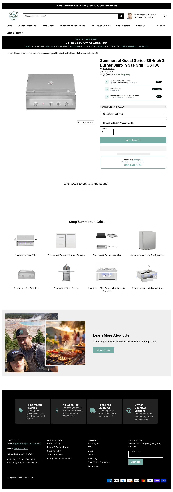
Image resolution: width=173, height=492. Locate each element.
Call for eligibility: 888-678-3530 (135, 46)
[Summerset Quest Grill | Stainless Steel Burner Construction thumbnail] (81, 132)
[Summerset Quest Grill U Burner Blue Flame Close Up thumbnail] (81, 163)
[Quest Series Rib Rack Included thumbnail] (51, 132)
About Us (141, 25)
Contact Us (93, 466)
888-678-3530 (133, 165)
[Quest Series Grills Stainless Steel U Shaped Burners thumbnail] (11, 142)
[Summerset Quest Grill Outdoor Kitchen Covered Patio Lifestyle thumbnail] (21, 173)
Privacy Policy (53, 443)
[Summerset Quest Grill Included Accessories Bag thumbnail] (71, 152)
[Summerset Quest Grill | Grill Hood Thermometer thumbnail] (31, 152)
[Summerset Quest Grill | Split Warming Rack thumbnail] (31, 142)
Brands (17, 53)
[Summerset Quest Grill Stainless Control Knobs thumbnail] (51, 163)
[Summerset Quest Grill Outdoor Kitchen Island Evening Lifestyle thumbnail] (11, 173)
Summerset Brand (30, 53)
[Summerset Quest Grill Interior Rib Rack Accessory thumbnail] (71, 163)
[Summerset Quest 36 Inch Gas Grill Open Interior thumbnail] (51, 152)
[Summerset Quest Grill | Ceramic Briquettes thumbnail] (61, 132)
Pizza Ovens (48, 25)
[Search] (121, 16)
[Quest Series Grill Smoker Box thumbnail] (21, 142)
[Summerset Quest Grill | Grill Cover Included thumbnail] (41, 152)
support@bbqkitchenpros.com (27, 443)
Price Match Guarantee (99, 462)
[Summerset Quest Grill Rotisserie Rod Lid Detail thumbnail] (11, 163)
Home (9, 53)
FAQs (90, 447)
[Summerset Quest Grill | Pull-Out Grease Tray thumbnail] (21, 152)
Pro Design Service (101, 25)
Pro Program (94, 443)
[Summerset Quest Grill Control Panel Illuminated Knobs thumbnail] (41, 163)
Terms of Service (55, 454)
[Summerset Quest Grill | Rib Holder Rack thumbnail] (41, 132)
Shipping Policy (54, 451)
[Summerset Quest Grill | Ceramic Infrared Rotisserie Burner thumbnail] (51, 142)
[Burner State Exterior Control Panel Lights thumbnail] (71, 142)
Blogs (90, 451)
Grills (10, 25)
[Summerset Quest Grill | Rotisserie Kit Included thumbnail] (41, 142)
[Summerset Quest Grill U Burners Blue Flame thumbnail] (21, 163)
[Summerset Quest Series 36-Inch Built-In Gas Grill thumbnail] (11, 132)
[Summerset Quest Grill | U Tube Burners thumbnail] (71, 132)
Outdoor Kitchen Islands (73, 25)
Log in (161, 25)
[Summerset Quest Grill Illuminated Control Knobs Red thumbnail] (61, 163)
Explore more (103, 350)
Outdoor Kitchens (27, 25)
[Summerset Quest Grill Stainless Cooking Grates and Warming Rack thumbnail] (31, 163)
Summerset (108, 68)
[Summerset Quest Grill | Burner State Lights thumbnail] (11, 152)
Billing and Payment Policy (59, 458)
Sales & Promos (15, 33)
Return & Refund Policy (58, 447)
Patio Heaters (123, 25)
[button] (133, 148)
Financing (92, 458)
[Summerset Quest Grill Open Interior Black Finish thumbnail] (61, 152)
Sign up (135, 461)
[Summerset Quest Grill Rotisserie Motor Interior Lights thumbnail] (81, 152)
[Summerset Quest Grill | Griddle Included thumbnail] (61, 142)
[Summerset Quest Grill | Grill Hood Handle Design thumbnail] (81, 142)
